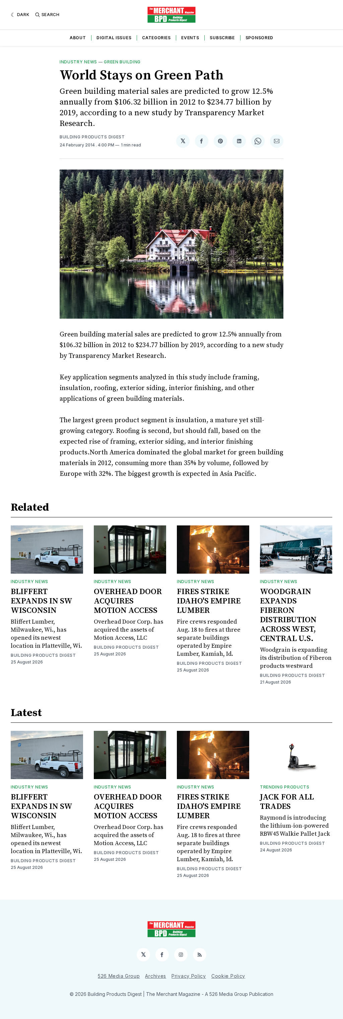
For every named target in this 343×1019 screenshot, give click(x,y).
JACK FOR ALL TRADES (287, 802)
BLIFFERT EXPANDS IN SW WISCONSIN (41, 601)
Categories (156, 37)
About (78, 37)
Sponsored (259, 37)
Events (190, 37)
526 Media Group (119, 976)
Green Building (122, 61)
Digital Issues (113, 37)
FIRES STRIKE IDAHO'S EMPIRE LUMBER (209, 601)
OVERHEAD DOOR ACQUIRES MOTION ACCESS (128, 601)
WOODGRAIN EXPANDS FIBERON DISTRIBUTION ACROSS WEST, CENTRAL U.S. (288, 615)
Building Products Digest (92, 136)
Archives (155, 976)
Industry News (78, 61)
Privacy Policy (189, 976)
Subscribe (222, 37)
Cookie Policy (228, 976)
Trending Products (285, 786)
